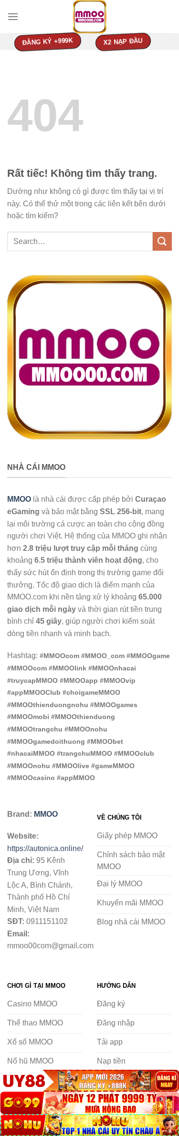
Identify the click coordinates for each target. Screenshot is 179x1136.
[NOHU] (89, 1125)
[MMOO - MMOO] (89, 16)
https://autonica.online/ (45, 848)
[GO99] (89, 1103)
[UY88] (89, 1081)
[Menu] (13, 16)
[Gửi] (162, 241)
